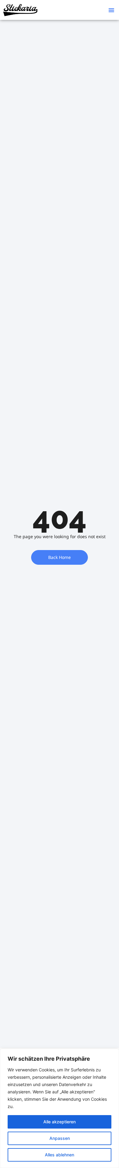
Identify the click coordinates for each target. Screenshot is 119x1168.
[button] (111, 10)
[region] (59, 1108)
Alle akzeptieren (59, 1121)
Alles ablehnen (59, 1154)
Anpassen (59, 1138)
